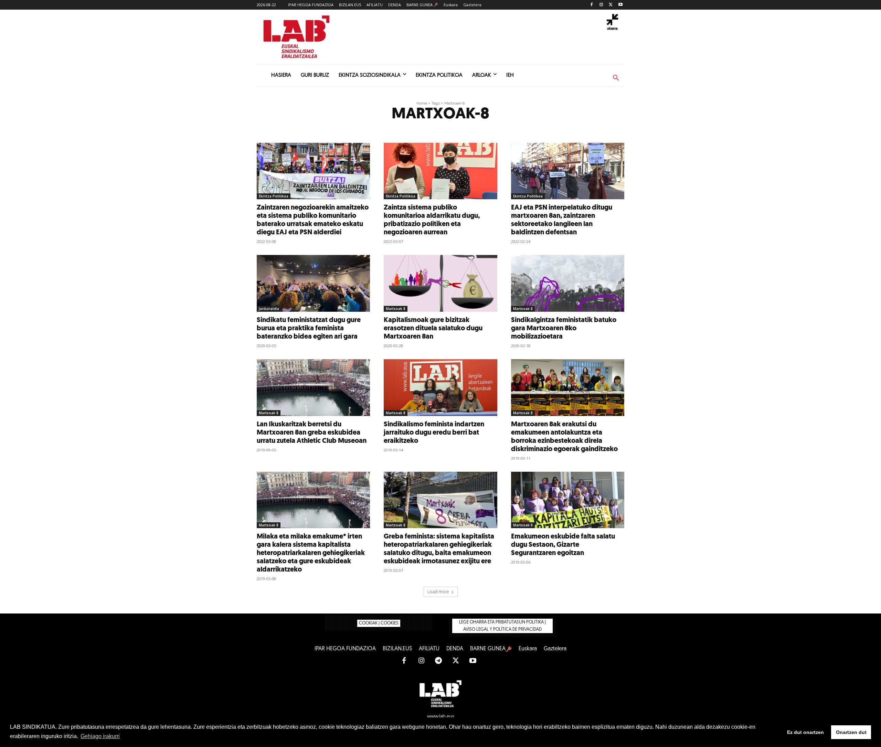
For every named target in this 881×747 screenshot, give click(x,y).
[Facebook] (592, 5)
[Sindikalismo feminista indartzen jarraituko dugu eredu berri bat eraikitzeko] (440, 387)
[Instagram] (601, 5)
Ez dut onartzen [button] (805, 732)
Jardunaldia (269, 308)
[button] (616, 78)
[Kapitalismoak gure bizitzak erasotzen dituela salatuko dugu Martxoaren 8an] (440, 283)
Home (421, 103)
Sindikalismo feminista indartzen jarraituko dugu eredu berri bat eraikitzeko (434, 433)
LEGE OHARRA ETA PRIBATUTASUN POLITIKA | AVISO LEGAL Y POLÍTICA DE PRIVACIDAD (502, 626)
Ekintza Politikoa (273, 196)
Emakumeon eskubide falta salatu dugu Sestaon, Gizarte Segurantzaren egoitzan (563, 545)
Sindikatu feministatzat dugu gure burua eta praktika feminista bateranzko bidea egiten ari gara (309, 328)
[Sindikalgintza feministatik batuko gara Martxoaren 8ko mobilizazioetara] (567, 283)
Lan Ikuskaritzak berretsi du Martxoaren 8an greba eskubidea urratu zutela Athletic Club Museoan (312, 433)
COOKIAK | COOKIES (379, 623)
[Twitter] (611, 5)
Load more (438, 592)
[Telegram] (438, 661)
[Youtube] (620, 5)
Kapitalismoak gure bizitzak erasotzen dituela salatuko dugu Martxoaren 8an (433, 328)
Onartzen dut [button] (851, 732)
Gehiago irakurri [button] (100, 736)
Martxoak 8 (395, 308)
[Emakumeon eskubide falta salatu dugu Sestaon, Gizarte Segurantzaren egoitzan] (567, 500)
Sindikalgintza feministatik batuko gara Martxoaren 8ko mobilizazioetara (563, 328)
